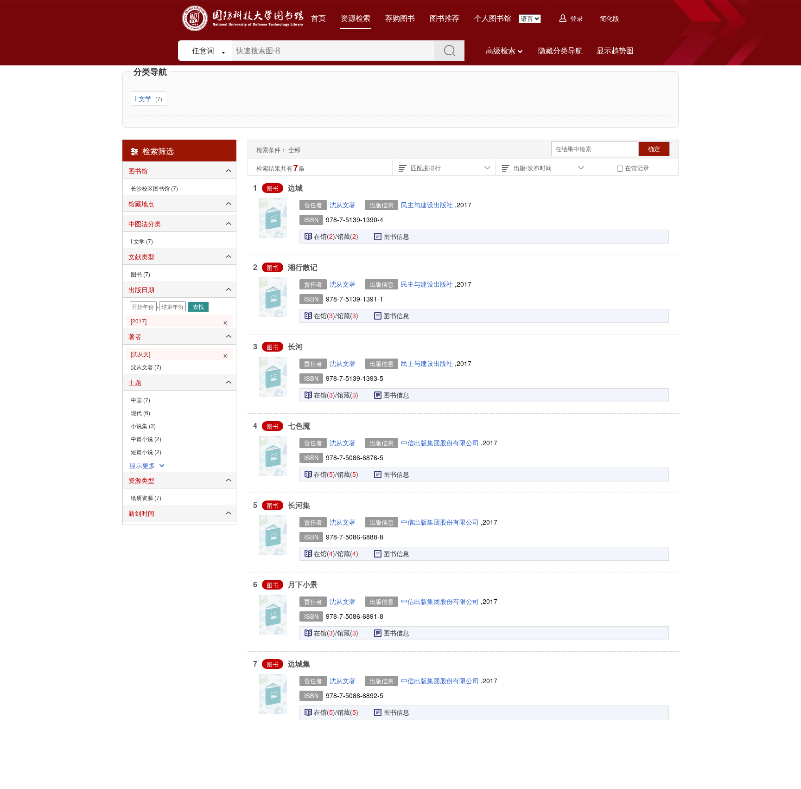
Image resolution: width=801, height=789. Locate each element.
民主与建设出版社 (428, 204)
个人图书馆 (492, 18)
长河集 (299, 505)
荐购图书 (400, 18)
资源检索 (355, 18)
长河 (295, 346)
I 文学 (144, 98)
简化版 (609, 18)
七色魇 (299, 425)
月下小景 (303, 584)
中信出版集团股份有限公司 (441, 442)
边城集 (299, 663)
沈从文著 (343, 204)
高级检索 (500, 50)
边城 (295, 187)
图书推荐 (444, 18)
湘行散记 (303, 267)
